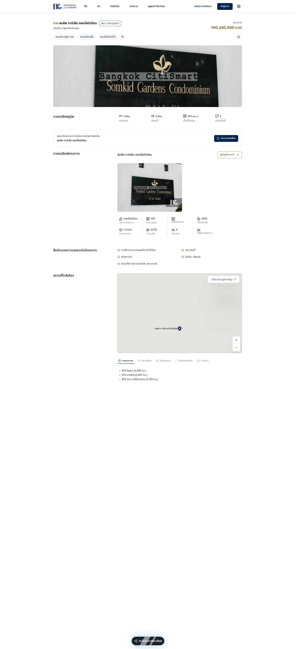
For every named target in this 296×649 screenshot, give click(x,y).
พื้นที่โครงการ (178, 222)
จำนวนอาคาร (125, 234)
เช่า (99, 6)
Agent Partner (156, 6)
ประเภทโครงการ (126, 223)
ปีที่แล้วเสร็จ (202, 223)
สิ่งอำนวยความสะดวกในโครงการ (75, 250)
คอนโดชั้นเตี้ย (87, 37)
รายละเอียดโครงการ (66, 153)
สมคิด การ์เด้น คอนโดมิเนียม (134, 154)
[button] (180, 329)
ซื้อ (85, 6)
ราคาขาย (237, 23)
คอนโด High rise (65, 37)
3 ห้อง (126, 116)
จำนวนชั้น (150, 234)
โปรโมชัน (114, 6)
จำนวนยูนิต (151, 223)
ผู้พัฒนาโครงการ (204, 233)
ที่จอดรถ (176, 234)
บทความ (133, 6)
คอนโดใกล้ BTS (108, 37)
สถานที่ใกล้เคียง (63, 275)
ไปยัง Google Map (222, 280)
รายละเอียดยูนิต (63, 116)
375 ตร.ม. (193, 116)
